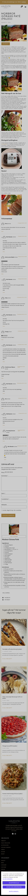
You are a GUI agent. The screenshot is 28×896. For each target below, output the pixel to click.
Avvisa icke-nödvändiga (14, 887)
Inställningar (13, 891)
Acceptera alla (14, 883)
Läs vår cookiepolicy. (8, 879)
